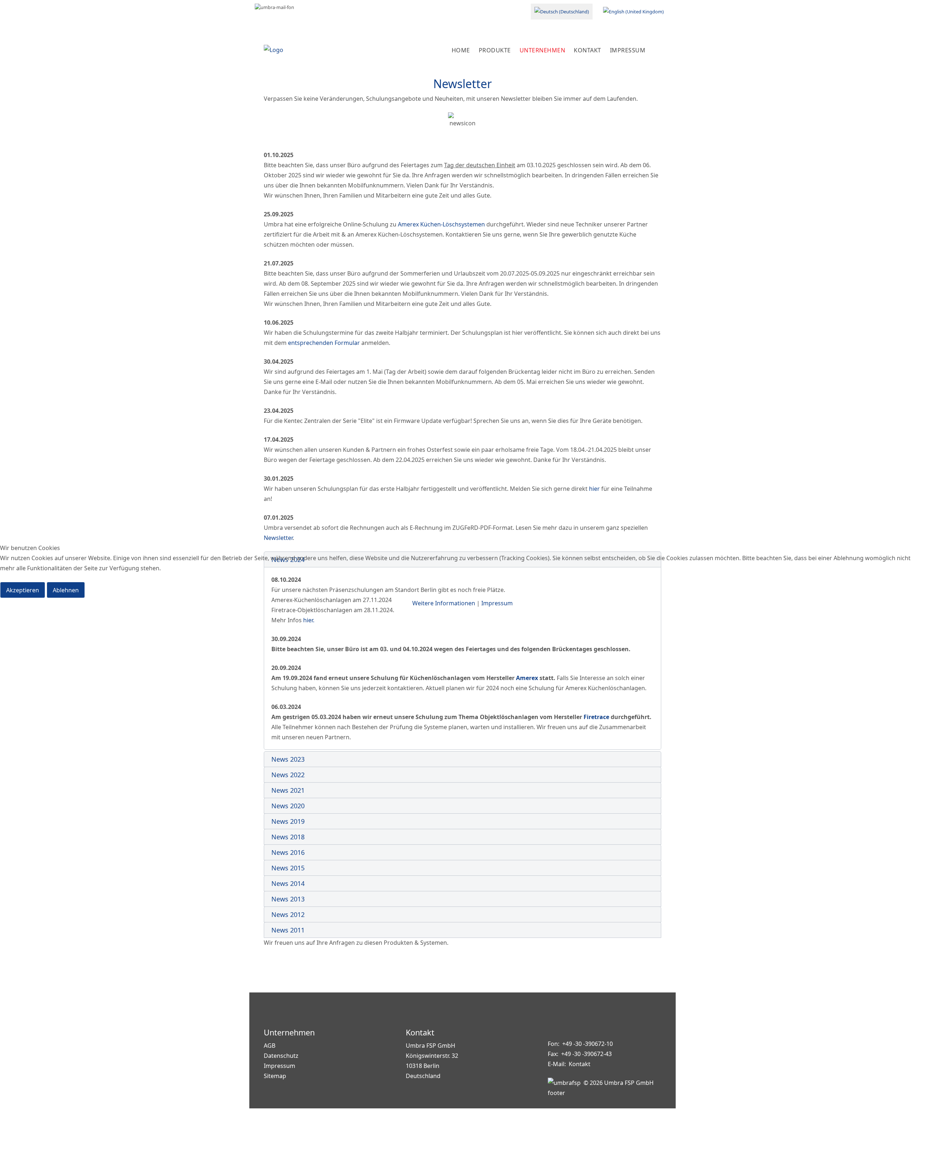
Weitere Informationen (443, 603)
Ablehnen (66, 590)
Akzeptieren (22, 590)
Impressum (497, 603)
